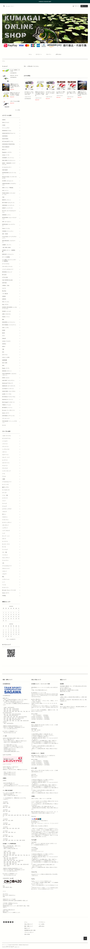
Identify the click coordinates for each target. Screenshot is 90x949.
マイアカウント (42, 922)
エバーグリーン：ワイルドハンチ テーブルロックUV (50, 93)
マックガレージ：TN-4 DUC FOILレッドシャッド (71, 93)
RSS (25, 934)
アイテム (85, 6)
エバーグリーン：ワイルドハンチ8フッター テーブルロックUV (29, 93)
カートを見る (41, 924)
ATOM (28, 934)
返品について (27, 928)
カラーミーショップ (5, 944)
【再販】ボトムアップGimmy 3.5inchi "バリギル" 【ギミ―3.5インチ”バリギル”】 (14, 86)
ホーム (30, 54)
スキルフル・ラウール (14, 75)
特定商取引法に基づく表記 (30, 930)
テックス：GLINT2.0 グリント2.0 (15, 70)
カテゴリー (38, 54)
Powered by (4, 946)
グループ (48, 54)
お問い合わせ (58, 54)
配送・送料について (28, 926)
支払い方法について (28, 924)
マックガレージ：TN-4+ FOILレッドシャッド (61, 92)
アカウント (76, 6)
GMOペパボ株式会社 (19, 944)
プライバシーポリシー (29, 932)
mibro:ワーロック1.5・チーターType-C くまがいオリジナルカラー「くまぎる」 (15, 94)
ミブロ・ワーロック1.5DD (15, 101)
